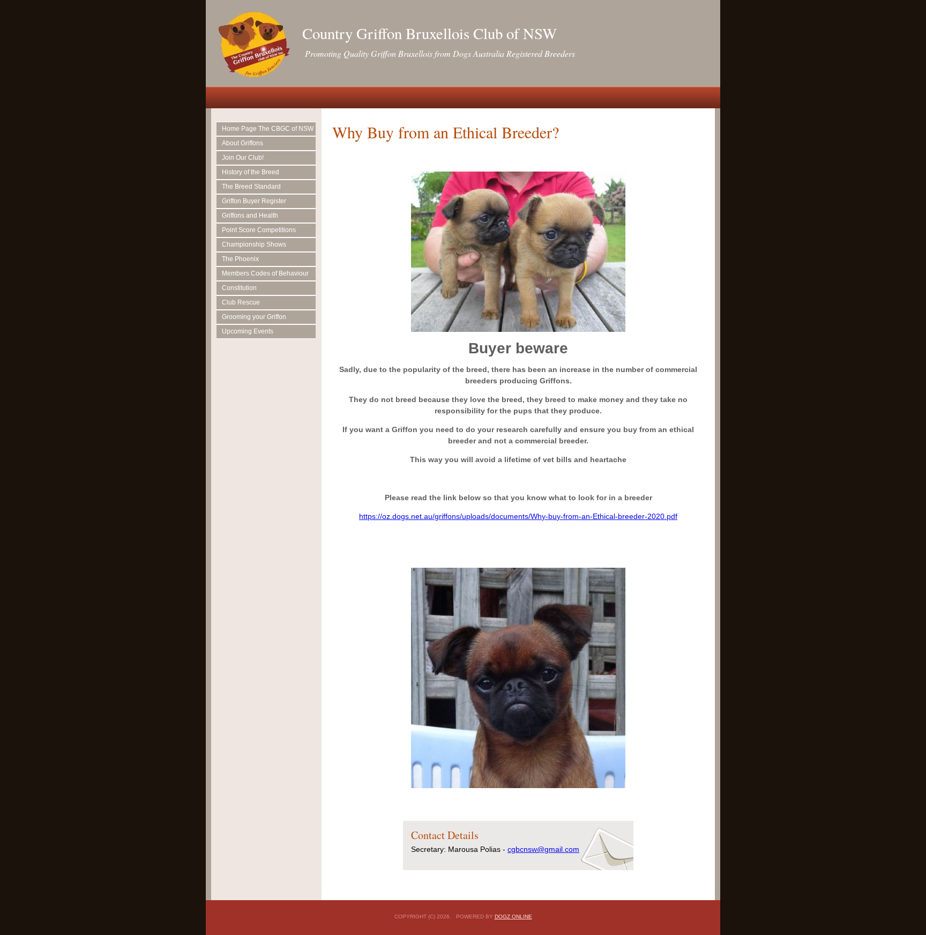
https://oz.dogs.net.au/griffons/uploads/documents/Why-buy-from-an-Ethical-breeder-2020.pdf (518, 516)
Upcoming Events (247, 331)
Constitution (239, 288)
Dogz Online (513, 916)
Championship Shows (254, 244)
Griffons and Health (250, 215)
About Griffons (242, 143)
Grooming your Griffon (254, 317)
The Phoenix (240, 259)
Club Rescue (241, 302)
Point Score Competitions (259, 230)
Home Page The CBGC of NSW (267, 128)
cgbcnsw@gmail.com (543, 849)
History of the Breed (250, 172)
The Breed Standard (251, 186)
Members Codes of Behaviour (265, 273)
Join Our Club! (243, 157)
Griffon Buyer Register (254, 201)
